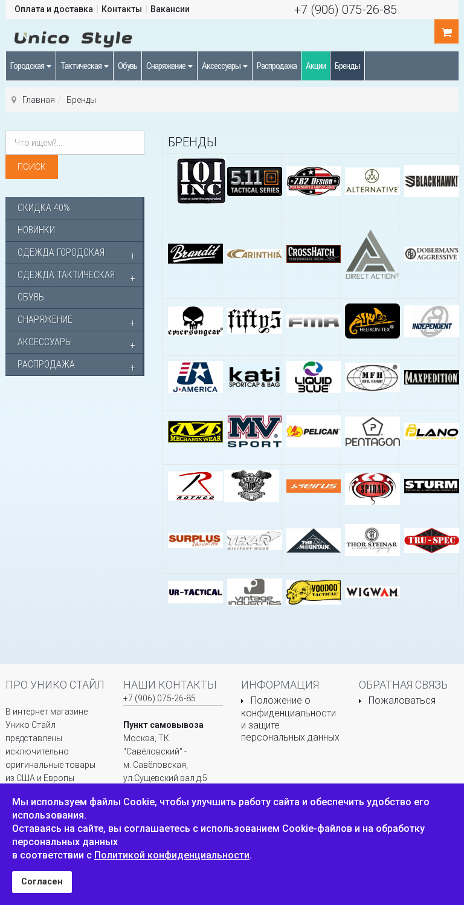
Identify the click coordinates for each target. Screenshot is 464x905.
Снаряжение (166, 65)
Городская (27, 65)
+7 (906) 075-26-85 (345, 9)
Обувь (127, 65)
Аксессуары (222, 65)
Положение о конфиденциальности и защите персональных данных (290, 719)
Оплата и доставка (53, 9)
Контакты (122, 9)
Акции (316, 65)
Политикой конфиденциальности (172, 855)
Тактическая (81, 65)
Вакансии (170, 9)
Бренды (347, 65)
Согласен (42, 882)
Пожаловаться (402, 700)
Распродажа (277, 65)
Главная (38, 100)
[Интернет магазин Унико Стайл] (73, 37)
